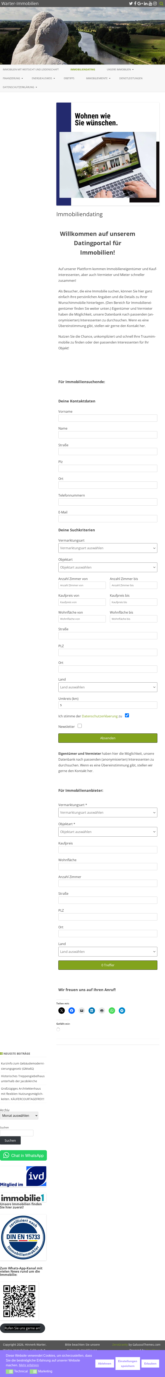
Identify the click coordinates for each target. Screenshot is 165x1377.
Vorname (65, 411)
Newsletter (67, 726)
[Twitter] (131, 3)
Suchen (4, 1127)
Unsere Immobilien (119, 69)
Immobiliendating (82, 69)
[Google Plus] (140, 3)
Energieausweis (42, 78)
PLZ (61, 646)
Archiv (4, 1110)
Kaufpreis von (68, 595)
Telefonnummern (71, 495)
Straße (63, 445)
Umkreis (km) (68, 698)
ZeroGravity (120, 1344)
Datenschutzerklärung (18, 87)
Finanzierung (11, 78)
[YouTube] (150, 3)
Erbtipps (69, 78)
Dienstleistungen (130, 78)
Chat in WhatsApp (27, 1155)
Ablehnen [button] (104, 1363)
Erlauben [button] (150, 1363)
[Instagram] (155, 3)
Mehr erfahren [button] (29, 1365)
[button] (9, 1371)
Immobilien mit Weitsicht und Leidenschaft (31, 69)
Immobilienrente (97, 78)
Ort (60, 478)
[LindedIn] (145, 3)
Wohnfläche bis (121, 612)
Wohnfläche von (70, 612)
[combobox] (107, 548)
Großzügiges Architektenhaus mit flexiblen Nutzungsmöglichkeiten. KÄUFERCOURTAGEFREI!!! (22, 1094)
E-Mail (62, 512)
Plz (60, 462)
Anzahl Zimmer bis (124, 579)
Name (62, 428)
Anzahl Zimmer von (73, 579)
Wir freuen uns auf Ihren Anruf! (87, 989)
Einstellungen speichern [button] (127, 1364)
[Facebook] (135, 3)
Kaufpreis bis (120, 595)
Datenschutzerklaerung (100, 716)
